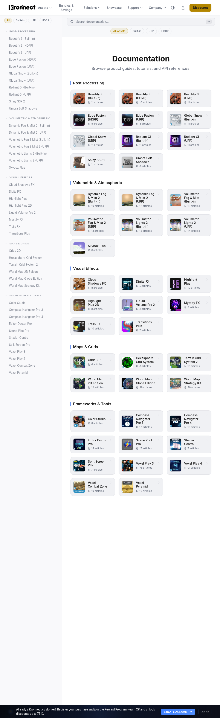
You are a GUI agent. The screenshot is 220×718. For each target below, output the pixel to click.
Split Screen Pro (19, 344)
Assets (43, 7)
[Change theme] (173, 8)
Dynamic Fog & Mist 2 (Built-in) (29, 125)
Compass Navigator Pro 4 (26, 317)
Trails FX (14, 226)
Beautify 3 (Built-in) (22, 38)
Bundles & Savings (66, 8)
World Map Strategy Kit (24, 285)
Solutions (90, 7)
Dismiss (204, 711)
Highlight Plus (18, 198)
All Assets (119, 31)
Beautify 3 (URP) (20, 52)
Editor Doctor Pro (20, 323)
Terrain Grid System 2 (23, 264)
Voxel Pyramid (18, 372)
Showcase (114, 7)
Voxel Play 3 (17, 351)
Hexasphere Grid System (25, 257)
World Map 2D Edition (23, 271)
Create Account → (178, 711)
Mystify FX (16, 219)
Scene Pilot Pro (19, 330)
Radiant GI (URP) (20, 94)
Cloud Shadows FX (22, 184)
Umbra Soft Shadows (23, 108)
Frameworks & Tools (25, 295)
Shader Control (19, 337)
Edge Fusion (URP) (21, 66)
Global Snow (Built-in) (23, 73)
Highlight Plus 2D (20, 205)
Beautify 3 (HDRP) (21, 45)
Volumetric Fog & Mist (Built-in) (29, 139)
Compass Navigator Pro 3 (26, 309)
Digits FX (15, 191)
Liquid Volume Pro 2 (22, 212)
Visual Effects (20, 177)
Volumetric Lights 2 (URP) (26, 160)
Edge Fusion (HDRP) (22, 59)
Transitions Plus (19, 233)
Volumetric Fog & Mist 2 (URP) (29, 146)
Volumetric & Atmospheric (29, 118)
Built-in (20, 20)
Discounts (200, 7)
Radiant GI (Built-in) (22, 87)
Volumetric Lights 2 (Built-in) (28, 153)
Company (155, 7)
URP (33, 20)
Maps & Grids (19, 243)
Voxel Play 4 (17, 358)
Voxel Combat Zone (22, 365)
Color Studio (17, 303)
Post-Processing (22, 31)
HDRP (45, 20)
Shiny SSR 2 (17, 101)
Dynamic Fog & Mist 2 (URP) (27, 132)
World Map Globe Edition (25, 278)
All (8, 20)
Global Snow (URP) (21, 80)
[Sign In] (183, 8)
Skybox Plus (17, 167)
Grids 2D (15, 250)
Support (133, 7)
